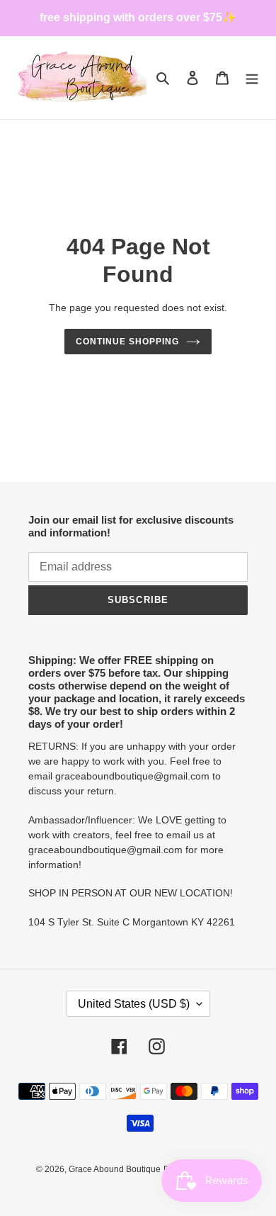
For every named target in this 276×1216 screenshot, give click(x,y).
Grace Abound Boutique (115, 1169)
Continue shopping (127, 342)
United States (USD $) (134, 1004)
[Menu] (252, 77)
